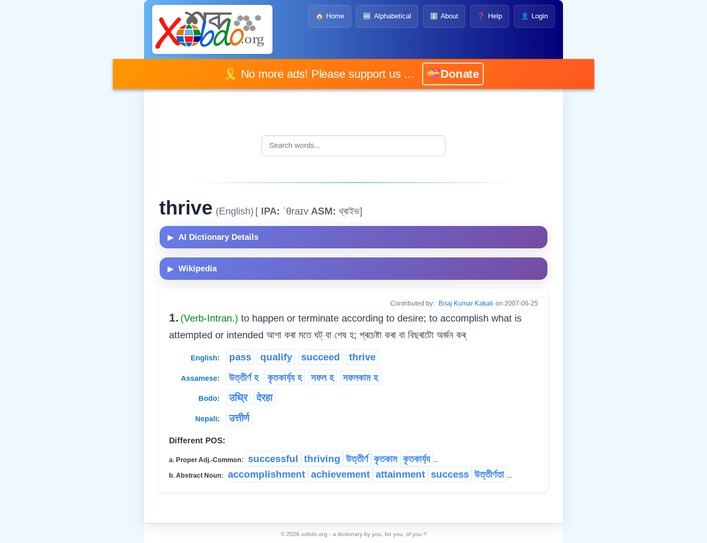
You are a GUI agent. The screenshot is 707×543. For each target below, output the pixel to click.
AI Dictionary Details (213, 236)
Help (489, 16)
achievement (340, 474)
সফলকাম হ (360, 377)
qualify (276, 356)
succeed (320, 356)
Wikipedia (192, 268)
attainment (400, 474)
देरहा (264, 397)
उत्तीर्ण (239, 417)
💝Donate (441, 73)
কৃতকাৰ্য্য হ (285, 377)
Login (534, 16)
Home (329, 16)
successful (273, 458)
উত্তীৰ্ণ (357, 458)
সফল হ (322, 377)
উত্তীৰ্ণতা (489, 474)
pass (240, 356)
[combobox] (353, 145)
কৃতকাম (385, 458)
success (450, 474)
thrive (362, 356)
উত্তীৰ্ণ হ (244, 377)
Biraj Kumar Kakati (466, 303)
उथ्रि (238, 397)
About (444, 16)
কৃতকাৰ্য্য (416, 458)
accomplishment (266, 474)
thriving (322, 458)
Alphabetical (387, 16)
